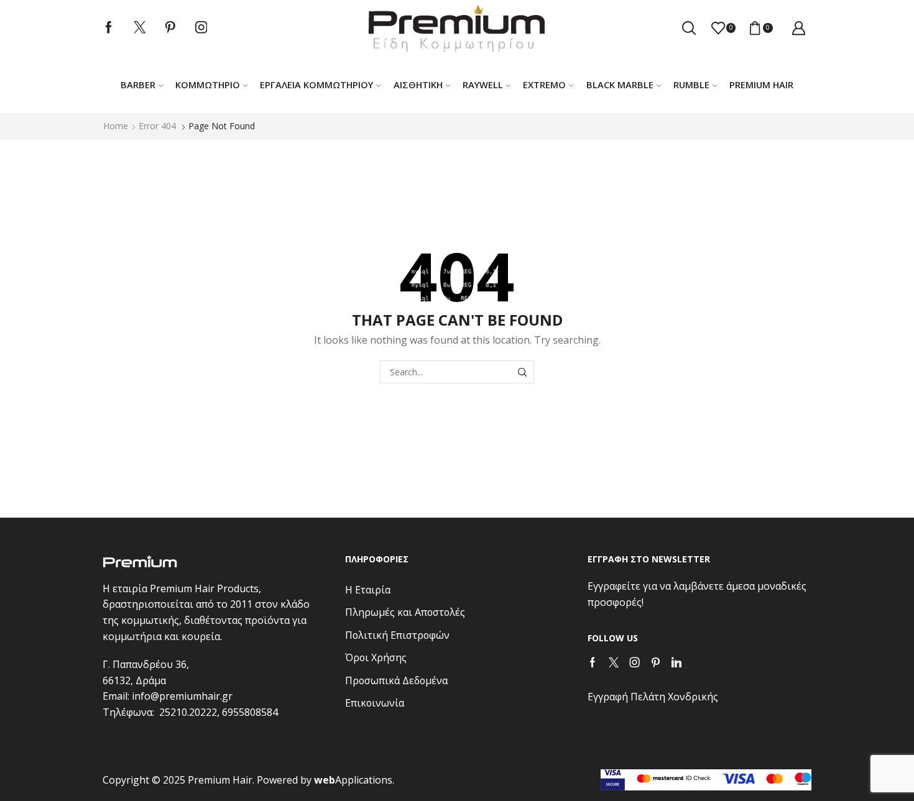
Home (115, 126)
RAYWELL (483, 84)
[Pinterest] (170, 28)
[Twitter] (140, 28)
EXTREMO (544, 84)
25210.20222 (188, 712)
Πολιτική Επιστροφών (397, 635)
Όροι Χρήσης (376, 657)
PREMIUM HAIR (761, 84)
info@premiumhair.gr (182, 696)
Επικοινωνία (374, 703)
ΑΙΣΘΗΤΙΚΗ (418, 84)
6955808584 (250, 712)
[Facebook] (109, 28)
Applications (353, 780)
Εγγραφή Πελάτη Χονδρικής (653, 696)
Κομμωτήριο (207, 84)
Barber (138, 84)
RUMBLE (691, 84)
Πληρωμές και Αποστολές (405, 612)
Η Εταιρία (367, 590)
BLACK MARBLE (619, 84)
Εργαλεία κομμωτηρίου (316, 84)
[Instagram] (201, 28)
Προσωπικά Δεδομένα (396, 680)
